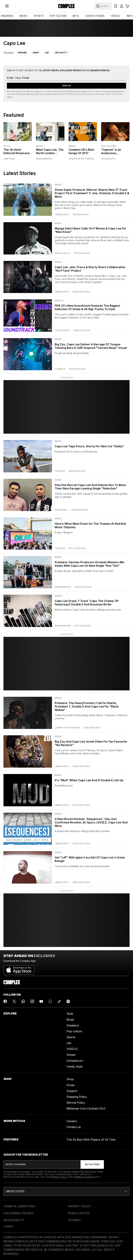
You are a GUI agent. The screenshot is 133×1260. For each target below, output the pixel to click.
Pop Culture (108, 146)
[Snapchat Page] (50, 1001)
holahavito (108, 159)
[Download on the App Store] (18, 968)
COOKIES (8, 1226)
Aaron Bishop (44, 159)
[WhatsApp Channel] (23, 1001)
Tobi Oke (60, 471)
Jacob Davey (62, 330)
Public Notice (79, 1213)
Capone (22, 52)
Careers (71, 1121)
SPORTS (38, 15)
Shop (70, 1079)
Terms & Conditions (19, 1206)
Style (6, 146)
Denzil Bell (61, 510)
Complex (60, 369)
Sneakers (72, 1025)
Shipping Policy (76, 1096)
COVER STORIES (94, 15)
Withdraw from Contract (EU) (85, 1108)
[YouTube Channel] (41, 1001)
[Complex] (66, 6)
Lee (47, 52)
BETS (76, 15)
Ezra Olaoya (62, 253)
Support (71, 1091)
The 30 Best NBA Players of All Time (91, 1139)
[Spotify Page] (68, 1001)
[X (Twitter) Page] (14, 1001)
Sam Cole (9, 159)
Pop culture (74, 1031)
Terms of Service (113, 94)
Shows (71, 1054)
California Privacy (18, 1213)
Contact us (73, 1127)
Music (39, 146)
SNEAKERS (7, 15)
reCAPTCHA (66, 94)
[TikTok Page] (59, 1001)
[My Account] (121, 6)
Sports (70, 1037)
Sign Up (66, 85)
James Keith (62, 214)
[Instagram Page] (32, 1001)
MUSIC (24, 15)
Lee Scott (61, 52)
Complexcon (74, 1060)
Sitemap (74, 1220)
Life (68, 1043)
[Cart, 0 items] (127, 6)
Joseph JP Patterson (81, 159)
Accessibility (14, 1220)
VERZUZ (115, 15)
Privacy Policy (93, 94)
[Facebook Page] (5, 1001)
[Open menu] (6, 6)
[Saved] (116, 6)
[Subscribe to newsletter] (92, 1164)
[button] (66, 1191)
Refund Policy (75, 1102)
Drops (70, 1085)
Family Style (74, 1066)
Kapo (36, 52)
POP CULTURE (58, 15)
